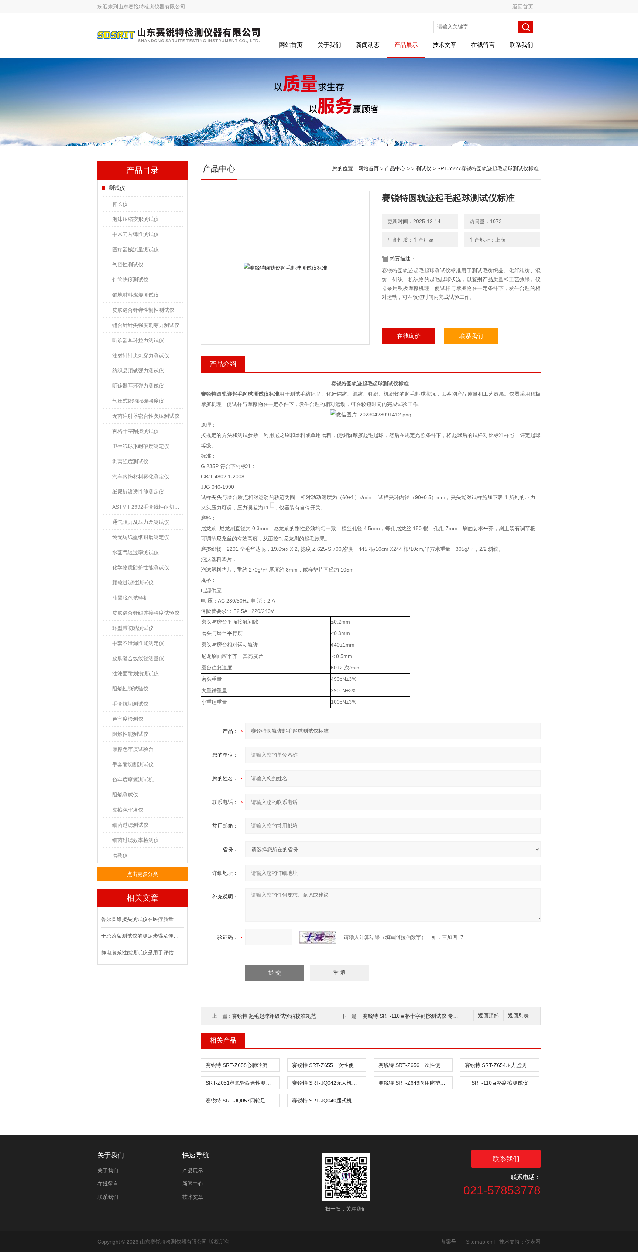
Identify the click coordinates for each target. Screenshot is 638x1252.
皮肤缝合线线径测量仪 (138, 658)
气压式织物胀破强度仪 (138, 401)
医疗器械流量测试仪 (135, 249)
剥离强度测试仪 (130, 461)
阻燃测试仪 (125, 795)
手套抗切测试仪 (130, 704)
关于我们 (329, 45)
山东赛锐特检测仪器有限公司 (151, 7)
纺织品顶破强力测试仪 (138, 370)
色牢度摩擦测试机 (133, 779)
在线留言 (483, 45)
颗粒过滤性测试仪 (133, 583)
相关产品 (223, 1040)
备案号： (451, 1242)
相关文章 (142, 898)
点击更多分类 (142, 874)
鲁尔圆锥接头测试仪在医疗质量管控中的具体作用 (141, 919)
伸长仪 (120, 204)
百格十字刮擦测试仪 (135, 431)
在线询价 (409, 336)
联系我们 (521, 45)
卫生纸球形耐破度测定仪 (140, 446)
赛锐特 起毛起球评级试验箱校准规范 (274, 1016)
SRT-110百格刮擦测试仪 (499, 1083)
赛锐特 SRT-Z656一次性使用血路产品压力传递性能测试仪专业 (415, 1065)
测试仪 (117, 188)
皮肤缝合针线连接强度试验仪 (145, 613)
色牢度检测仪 (127, 719)
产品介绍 (223, 364)
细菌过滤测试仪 (130, 825)
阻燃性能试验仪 (130, 689)
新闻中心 (192, 1184)
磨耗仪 (120, 855)
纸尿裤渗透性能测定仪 (138, 492)
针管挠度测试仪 (130, 280)
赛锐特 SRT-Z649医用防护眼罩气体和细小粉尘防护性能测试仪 (415, 1083)
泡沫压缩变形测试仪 (135, 219)
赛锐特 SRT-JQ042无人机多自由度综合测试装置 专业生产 (329, 1083)
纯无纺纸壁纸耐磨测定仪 (140, 537)
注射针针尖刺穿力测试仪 (140, 355)
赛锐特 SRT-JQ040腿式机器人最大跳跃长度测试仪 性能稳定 (329, 1100)
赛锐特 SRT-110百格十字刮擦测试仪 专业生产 (416, 1016)
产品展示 (406, 45)
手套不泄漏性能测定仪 (138, 643)
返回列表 (518, 1016)
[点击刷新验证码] (317, 937)
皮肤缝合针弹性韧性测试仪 (143, 310)
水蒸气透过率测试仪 (135, 552)
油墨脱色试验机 (130, 598)
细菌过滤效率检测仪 (135, 840)
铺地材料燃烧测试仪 (135, 295)
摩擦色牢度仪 (127, 810)
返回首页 (522, 7)
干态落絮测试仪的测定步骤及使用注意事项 (141, 936)
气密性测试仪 (127, 264)
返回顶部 (488, 1016)
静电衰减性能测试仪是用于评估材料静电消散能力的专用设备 (141, 952)
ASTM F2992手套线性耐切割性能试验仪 (147, 507)
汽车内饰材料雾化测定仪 (140, 477)
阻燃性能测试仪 (130, 734)
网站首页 (291, 45)
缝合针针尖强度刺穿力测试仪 (145, 325)
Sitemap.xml (480, 1242)
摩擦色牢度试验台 (133, 749)
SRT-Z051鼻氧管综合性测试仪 (241, 1083)
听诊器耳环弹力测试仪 (138, 386)
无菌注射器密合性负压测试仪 (145, 416)
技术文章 (444, 45)
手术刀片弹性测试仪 (135, 234)
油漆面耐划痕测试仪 (135, 673)
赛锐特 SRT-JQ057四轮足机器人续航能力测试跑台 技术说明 (242, 1100)
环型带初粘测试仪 (133, 628)
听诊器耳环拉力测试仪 (138, 340)
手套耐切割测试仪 (133, 764)
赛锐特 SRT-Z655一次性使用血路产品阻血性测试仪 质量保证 (329, 1065)
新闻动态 (368, 45)
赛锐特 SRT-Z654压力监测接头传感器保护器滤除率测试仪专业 (502, 1065)
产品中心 (395, 168)
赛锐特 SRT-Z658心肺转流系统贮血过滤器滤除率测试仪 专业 (242, 1065)
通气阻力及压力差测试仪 (140, 522)
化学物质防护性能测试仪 (140, 567)
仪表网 (533, 1242)
